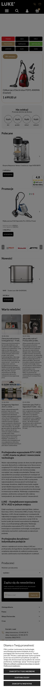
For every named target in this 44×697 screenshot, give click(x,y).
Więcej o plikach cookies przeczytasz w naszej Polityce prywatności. (21, 665)
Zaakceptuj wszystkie (22, 684)
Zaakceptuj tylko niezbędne (22, 671)
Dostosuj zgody (22, 677)
